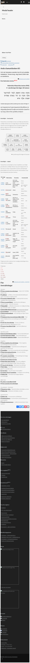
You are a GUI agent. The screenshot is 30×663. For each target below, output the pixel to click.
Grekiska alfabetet (6, 498)
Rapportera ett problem (24, 78)
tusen (13, 150)
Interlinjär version (5, 485)
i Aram (5, 145)
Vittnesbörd (4, 422)
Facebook (4, 630)
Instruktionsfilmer (6, 429)
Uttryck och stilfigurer (6, 439)
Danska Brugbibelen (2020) (9, 337)
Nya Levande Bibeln (7, 302)
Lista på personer (5, 473)
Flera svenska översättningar (10, 291)
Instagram (4, 628)
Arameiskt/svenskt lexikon (7, 490)
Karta (2, 463)
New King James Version (8, 361)
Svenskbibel (5, 311)
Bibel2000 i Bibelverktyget (9, 309)
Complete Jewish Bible (8, 355)
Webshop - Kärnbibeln (8, 648)
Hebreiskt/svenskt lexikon (7, 492)
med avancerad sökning (22, 309)
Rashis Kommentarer (7, 402)
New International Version (9, 352)
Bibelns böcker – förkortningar (8, 453)
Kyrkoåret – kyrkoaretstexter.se (9, 539)
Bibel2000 (4, 306)
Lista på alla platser (6, 464)
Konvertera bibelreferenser (8, 450)
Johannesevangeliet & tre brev (9, 518)
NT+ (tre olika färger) (6, 510)
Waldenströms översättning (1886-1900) (13, 317)
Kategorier (4, 494)
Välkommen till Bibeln (6, 436)
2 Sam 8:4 (4, 64)
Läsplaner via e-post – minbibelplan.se (10, 537)
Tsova (26, 145)
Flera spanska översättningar (10, 383)
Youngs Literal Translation (9, 372)
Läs (7, 2)
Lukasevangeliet (5, 517)
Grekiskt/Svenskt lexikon (7, 488)
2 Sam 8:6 (10, 64)
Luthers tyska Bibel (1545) (9, 381)
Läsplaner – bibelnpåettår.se (8, 535)
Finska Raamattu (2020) (8, 335)
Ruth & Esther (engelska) (7, 514)
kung (8, 140)
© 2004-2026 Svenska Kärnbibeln (9, 656)
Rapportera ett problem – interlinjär (21, 281)
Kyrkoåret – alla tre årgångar (8, 527)
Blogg (3, 427)
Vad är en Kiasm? (5, 441)
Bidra (3, 620)
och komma (25, 136)
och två (19, 150)
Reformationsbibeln (7, 313)
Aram (17, 136)
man (7, 150)
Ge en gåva (4, 642)
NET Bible (4, 367)
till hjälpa (25, 140)
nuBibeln (4, 294)
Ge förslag (4, 618)
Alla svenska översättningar (8, 437)
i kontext (6, 61)
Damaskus (10, 136)
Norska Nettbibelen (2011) (9, 333)
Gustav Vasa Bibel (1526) (8, 326)
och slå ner (19, 145)
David (11, 145)
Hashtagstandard (5, 455)
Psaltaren (3, 524)
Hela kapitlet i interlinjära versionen (10, 63)
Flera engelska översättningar (10, 343)
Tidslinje (3, 475)
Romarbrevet (4, 520)
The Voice (4, 370)
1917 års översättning (8, 322)
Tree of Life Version (7, 365)
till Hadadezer (16, 140)
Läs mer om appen (6, 587)
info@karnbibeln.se (6, 616)
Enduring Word (6, 398)
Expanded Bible (6, 346)
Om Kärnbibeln (5, 420)
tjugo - (26, 150)
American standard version (9, 359)
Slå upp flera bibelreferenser (8, 451)
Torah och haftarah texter (7, 541)
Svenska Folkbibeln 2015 (8, 298)
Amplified (4, 350)
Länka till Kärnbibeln (6, 457)
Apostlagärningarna (6, 522)
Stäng (4, 57)
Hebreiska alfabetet (6, 496)
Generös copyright (6, 423)
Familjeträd (4, 477)
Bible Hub (4, 374)
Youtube (4, 632)
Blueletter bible (6, 389)
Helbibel (3, 507)
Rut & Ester (4, 513)
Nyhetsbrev (5, 634)
